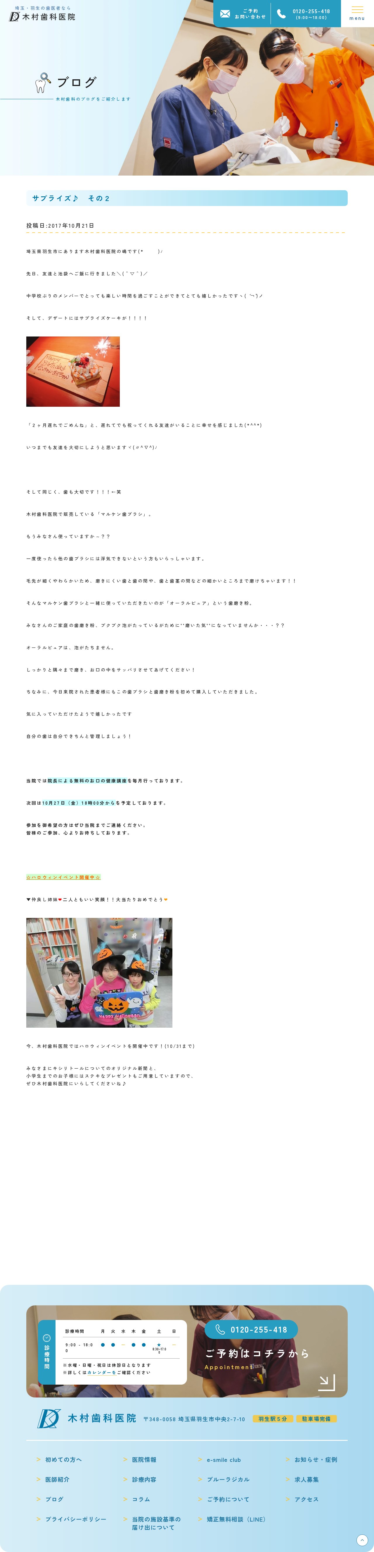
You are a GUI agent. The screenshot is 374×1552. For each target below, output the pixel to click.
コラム (141, 1499)
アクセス (307, 1499)
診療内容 (144, 1479)
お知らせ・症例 (316, 1459)
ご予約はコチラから (258, 1358)
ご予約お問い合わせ (250, 14)
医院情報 (144, 1459)
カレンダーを (102, 1372)
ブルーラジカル (228, 1479)
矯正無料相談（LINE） (238, 1519)
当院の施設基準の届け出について (156, 1523)
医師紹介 (57, 1479)
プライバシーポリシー (76, 1519)
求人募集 (307, 1479)
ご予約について (228, 1499)
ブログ (54, 1499)
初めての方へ (63, 1459)
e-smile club (224, 1459)
